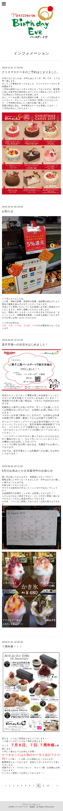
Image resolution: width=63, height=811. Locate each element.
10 (48, 786)
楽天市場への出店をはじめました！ (25, 344)
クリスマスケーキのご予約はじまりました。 (31, 72)
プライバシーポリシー (31, 804)
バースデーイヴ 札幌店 (25, 807)
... (53, 786)
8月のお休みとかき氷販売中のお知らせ (27, 470)
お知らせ (7, 211)
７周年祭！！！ (12, 646)
